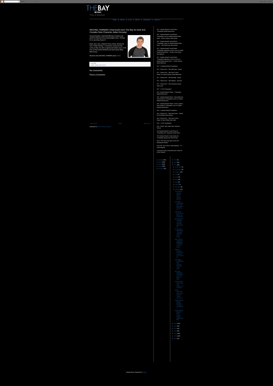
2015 (175, 326)
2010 (175, 338)
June (176, 177)
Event (160, 162)
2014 (175, 328)
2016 (175, 323)
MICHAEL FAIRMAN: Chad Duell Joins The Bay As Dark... (179, 275)
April (176, 182)
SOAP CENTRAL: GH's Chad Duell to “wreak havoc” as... (179, 294)
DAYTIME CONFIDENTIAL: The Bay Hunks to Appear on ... (179, 205)
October (177, 172)
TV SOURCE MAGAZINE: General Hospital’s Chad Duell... (179, 233)
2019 (175, 160)
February (178, 187)
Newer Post (93, 123)
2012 (175, 333)
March (177, 184)
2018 (175, 162)
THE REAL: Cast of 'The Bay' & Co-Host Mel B (179, 214)
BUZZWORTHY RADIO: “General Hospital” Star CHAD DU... (179, 222)
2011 (175, 336)
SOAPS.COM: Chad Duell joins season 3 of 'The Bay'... (179, 285)
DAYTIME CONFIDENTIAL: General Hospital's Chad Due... (179, 264)
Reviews (160, 168)
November (178, 169)
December (178, 167)
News (100, 65)
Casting (96, 65)
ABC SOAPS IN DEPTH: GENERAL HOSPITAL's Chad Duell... (179, 243)
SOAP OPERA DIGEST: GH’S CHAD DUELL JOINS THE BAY (179, 315)
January (177, 189)
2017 (175, 165)
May (176, 179)
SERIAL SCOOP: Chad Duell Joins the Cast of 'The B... (179, 253)
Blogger (144, 372)
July (176, 174)
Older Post (147, 123)
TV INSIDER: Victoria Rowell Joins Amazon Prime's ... (178, 195)
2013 (175, 331)
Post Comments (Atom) (104, 126)
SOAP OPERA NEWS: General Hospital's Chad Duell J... (179, 304)
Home (120, 123)
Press (104, 65)
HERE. (119, 56)
